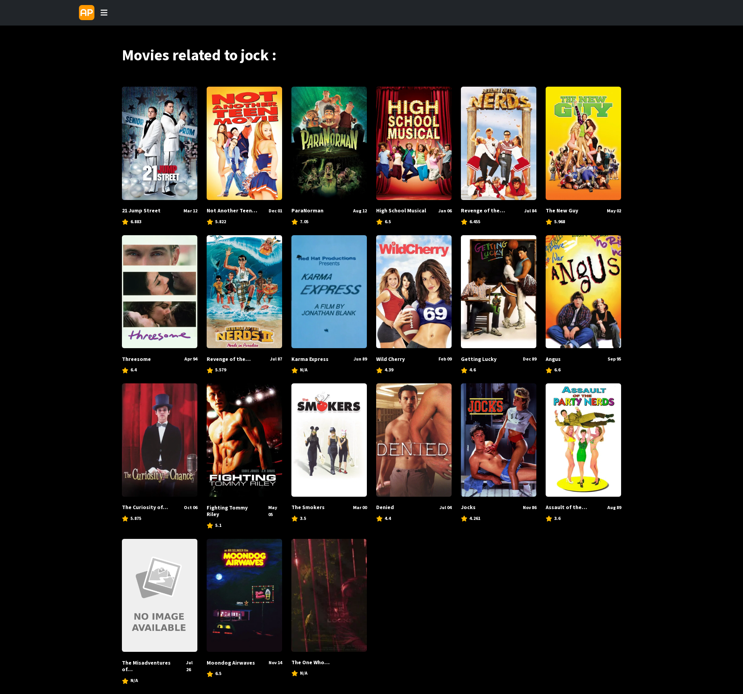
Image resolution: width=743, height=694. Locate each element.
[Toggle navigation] (104, 12)
